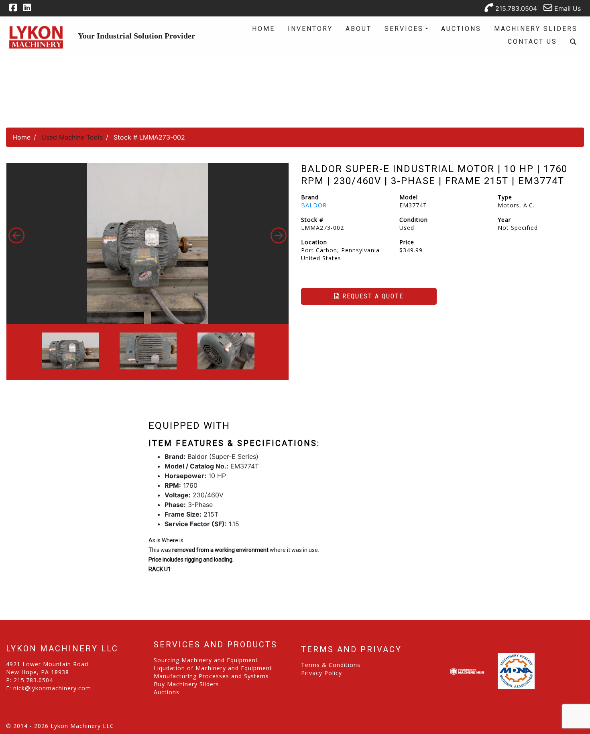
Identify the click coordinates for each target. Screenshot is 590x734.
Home (263, 28)
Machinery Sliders (536, 28)
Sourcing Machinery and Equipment (206, 660)
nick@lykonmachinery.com (52, 688)
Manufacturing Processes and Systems (211, 676)
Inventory (310, 28)
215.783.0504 (515, 8)
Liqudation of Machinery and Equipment (213, 668)
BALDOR (314, 205)
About (359, 28)
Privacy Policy (321, 673)
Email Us (566, 8)
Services (404, 28)
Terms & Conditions (330, 665)
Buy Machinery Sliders (186, 684)
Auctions (461, 28)
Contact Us (532, 41)
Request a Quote (371, 296)
